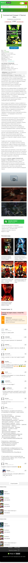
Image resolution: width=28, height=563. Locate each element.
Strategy (7, 51)
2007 (5, 50)
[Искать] (25, 6)
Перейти (4, 314)
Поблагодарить (14, 47)
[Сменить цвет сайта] (22, 3)
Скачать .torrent (14, 45)
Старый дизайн (14, 483)
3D (4, 51)
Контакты (10, 547)
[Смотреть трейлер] (14, 179)
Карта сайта (17, 547)
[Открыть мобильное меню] (26, 3)
